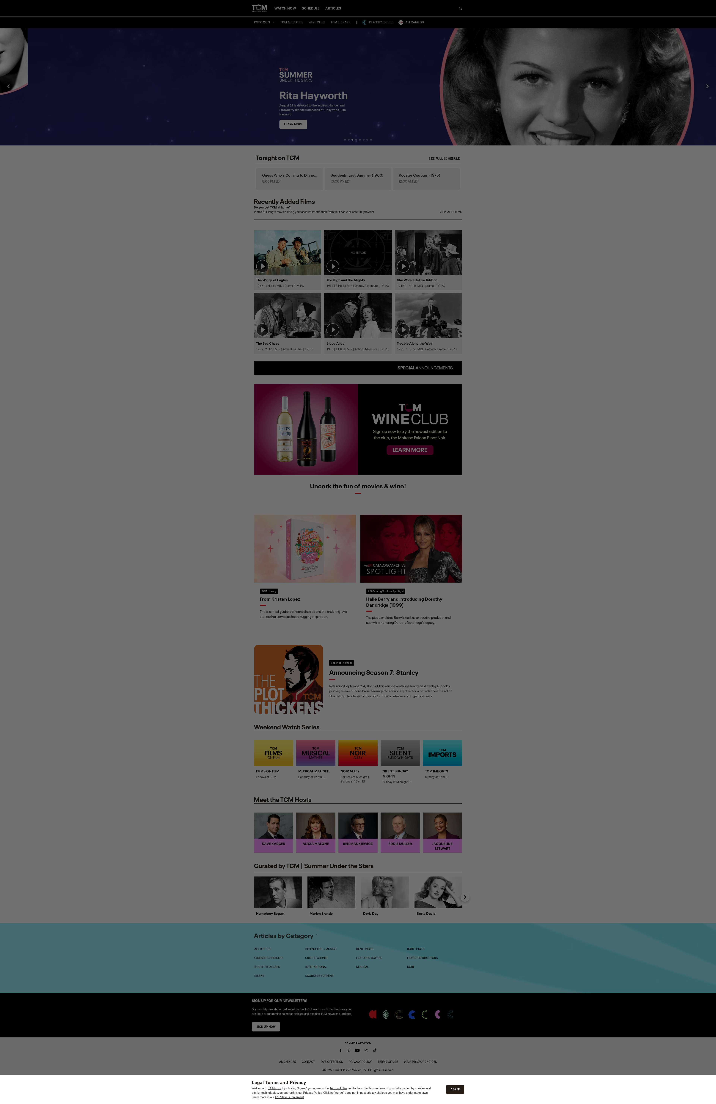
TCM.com (274, 1088)
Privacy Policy (312, 1092)
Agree (455, 1089)
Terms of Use (338, 1088)
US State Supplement (289, 1097)
